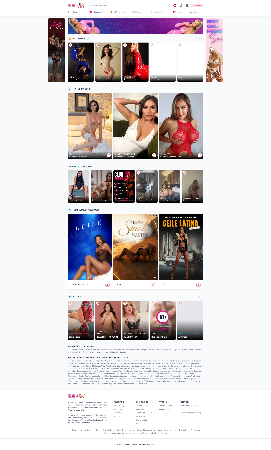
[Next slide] (201, 39)
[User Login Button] (181, 5)
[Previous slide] (197, 39)
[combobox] (132, 5)
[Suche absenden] (174, 5)
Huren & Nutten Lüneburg (114, 433)
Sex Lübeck (162, 433)
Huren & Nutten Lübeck (147, 433)
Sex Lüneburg (131, 433)
